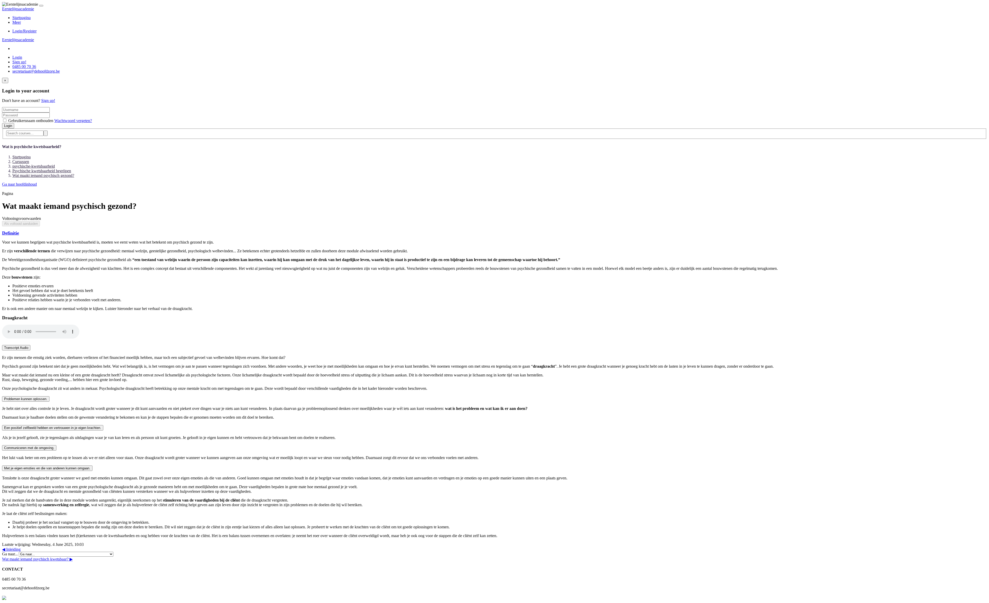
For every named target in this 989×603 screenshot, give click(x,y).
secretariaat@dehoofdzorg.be (36, 71)
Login (17, 57)
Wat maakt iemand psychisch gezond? (43, 175)
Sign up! (19, 62)
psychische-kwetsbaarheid (33, 166)
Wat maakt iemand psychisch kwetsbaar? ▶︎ (37, 559)
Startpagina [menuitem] (21, 17)
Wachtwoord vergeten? (73, 120)
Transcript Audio (16, 348)
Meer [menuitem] (16, 22)
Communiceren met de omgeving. (29, 448)
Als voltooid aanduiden (21, 224)
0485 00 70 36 (24, 66)
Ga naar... (10, 554)
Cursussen (20, 161)
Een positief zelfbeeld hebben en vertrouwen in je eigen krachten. (52, 428)
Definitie (10, 233)
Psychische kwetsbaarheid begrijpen (41, 171)
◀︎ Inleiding (11, 549)
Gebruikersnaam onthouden (30, 120)
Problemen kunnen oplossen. (25, 399)
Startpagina (21, 157)
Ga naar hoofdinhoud (19, 184)
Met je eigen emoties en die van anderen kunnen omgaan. (47, 468)
